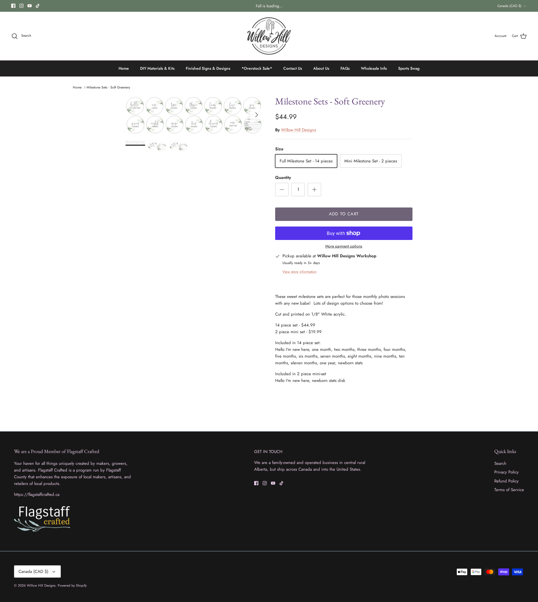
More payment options (343, 246)
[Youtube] (29, 6)
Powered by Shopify (72, 585)
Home (124, 68)
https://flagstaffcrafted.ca (36, 494)
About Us (321, 68)
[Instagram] (21, 6)
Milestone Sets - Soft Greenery (108, 87)
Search (500, 463)
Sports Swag (408, 68)
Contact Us (292, 68)
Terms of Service (509, 490)
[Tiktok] (38, 6)
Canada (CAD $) (509, 5)
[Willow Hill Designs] (269, 36)
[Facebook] (13, 6)
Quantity (283, 178)
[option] (194, 114)
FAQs (345, 68)
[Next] (257, 115)
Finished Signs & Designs (208, 68)
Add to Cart (344, 214)
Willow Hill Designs (298, 130)
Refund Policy (506, 481)
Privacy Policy (506, 472)
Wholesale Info (374, 68)
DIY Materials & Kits (157, 68)
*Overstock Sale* (257, 68)
